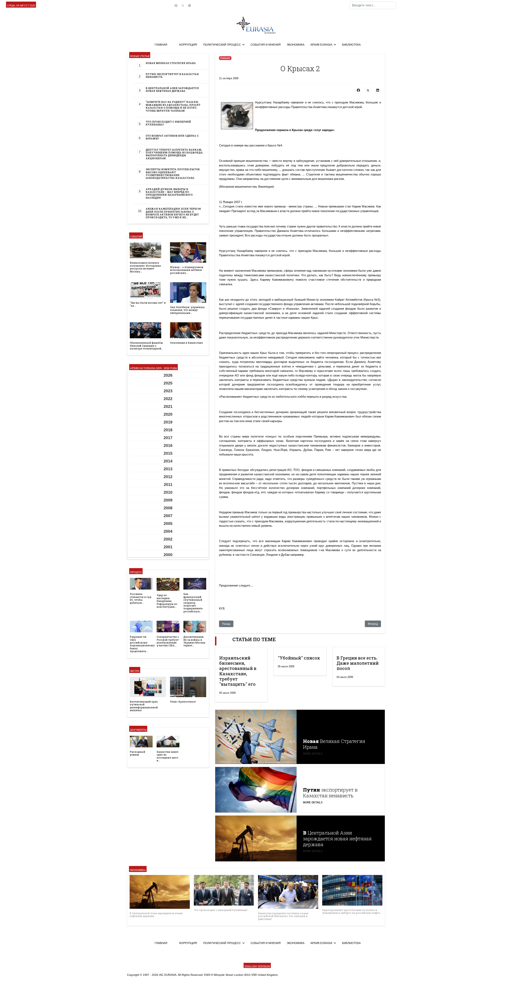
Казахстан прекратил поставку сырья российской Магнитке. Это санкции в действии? (283, 916)
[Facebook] (176, 5)
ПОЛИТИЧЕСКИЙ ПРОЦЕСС (222, 44)
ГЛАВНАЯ (161, 44)
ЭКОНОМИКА (295, 44)
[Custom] (189, 5)
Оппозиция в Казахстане (186, 342)
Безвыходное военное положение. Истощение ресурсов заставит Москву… (145, 267)
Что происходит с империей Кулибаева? (168, 123)
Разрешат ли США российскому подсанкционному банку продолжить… (142, 644)
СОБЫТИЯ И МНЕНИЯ (266, 44)
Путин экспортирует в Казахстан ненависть (172, 75)
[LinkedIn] (377, 90)
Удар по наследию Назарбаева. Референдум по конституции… (167, 601)
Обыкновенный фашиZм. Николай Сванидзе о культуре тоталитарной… (146, 345)
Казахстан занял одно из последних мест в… (167, 756)
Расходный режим (137, 753)
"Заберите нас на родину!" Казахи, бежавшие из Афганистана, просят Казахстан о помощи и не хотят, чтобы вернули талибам (173, 106)
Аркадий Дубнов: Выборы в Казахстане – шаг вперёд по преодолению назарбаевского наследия (169, 193)
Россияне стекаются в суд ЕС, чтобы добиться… (140, 598)
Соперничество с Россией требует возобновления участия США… (168, 641)
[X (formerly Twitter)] (368, 90)
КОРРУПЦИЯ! (188, 44)
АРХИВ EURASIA (321, 44)
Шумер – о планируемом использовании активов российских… (186, 269)
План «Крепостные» (183, 701)
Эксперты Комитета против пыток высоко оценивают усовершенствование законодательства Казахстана (173, 173)
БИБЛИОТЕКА (351, 44)
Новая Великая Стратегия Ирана (171, 63)
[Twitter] (182, 5)
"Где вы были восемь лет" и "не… (148, 304)
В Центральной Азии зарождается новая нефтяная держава (172, 89)
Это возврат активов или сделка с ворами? (172, 137)
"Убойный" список (299, 658)
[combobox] (372, 5)
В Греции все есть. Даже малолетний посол (358, 663)
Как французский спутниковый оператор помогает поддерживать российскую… (193, 602)
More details (313, 753)
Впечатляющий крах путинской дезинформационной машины (144, 706)
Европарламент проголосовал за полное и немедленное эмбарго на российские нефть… (352, 911)
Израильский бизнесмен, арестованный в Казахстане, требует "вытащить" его (237, 671)
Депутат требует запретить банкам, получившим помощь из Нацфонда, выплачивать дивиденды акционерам (174, 154)
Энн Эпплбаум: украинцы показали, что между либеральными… (187, 309)
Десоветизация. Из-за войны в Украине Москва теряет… (194, 641)
